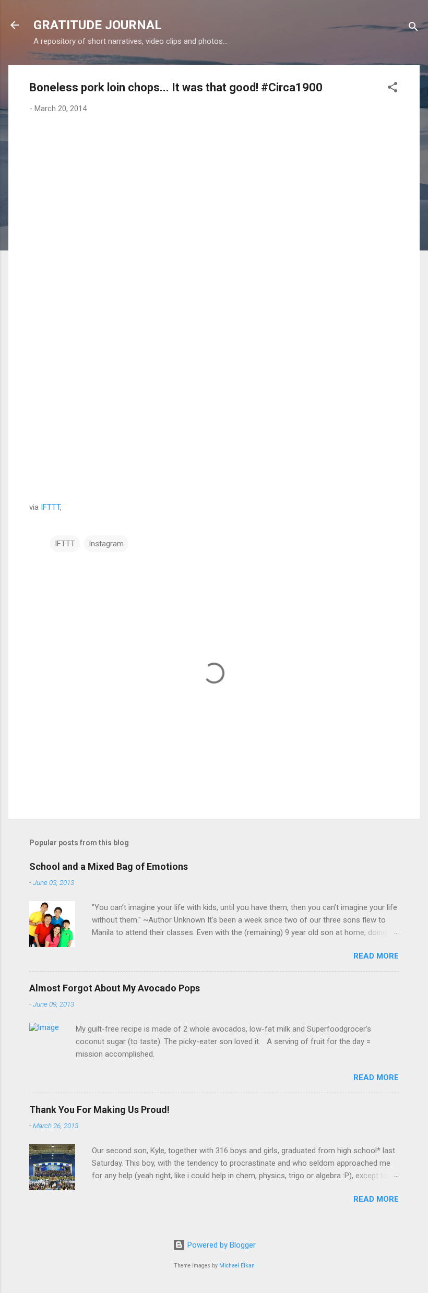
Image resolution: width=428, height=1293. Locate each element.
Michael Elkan (237, 1265)
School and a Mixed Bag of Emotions (108, 866)
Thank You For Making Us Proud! (99, 1109)
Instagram (106, 543)
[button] (392, 89)
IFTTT (50, 507)
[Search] (413, 28)
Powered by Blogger (220, 1245)
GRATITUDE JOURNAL (97, 25)
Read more (376, 956)
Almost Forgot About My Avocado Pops (114, 988)
